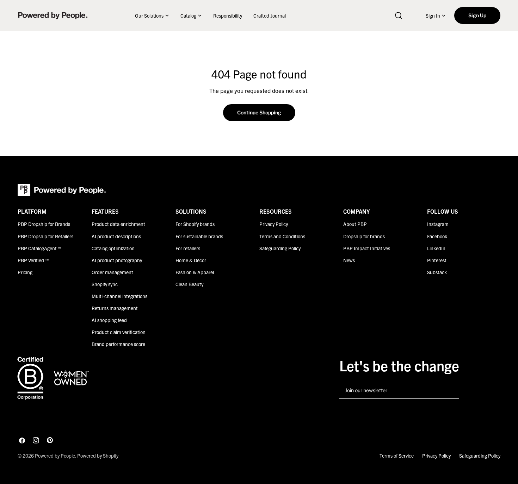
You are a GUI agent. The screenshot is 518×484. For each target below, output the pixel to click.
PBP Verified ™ (33, 260)
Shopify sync (105, 284)
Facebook (437, 236)
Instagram (438, 224)
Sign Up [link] (477, 15)
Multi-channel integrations (119, 296)
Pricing (25, 272)
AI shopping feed (109, 320)
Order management (112, 272)
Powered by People (55, 455)
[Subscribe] (451, 390)
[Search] (398, 15)
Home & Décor (190, 260)
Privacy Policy (273, 224)
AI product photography (117, 260)
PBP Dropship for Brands (44, 224)
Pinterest (436, 260)
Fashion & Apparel (194, 272)
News (349, 260)
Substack (437, 272)
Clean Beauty (189, 284)
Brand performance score (118, 344)
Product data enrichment (118, 224)
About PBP (355, 224)
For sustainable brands (199, 236)
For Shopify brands (195, 224)
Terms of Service (397, 455)
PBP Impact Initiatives (366, 248)
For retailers (187, 248)
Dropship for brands (364, 236)
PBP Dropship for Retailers (45, 236)
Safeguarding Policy (280, 248)
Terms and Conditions (282, 236)
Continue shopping (259, 112)
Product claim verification (119, 332)
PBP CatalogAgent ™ (39, 248)
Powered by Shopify (97, 455)
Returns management (115, 308)
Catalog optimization (113, 248)
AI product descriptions (116, 236)
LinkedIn (436, 248)
